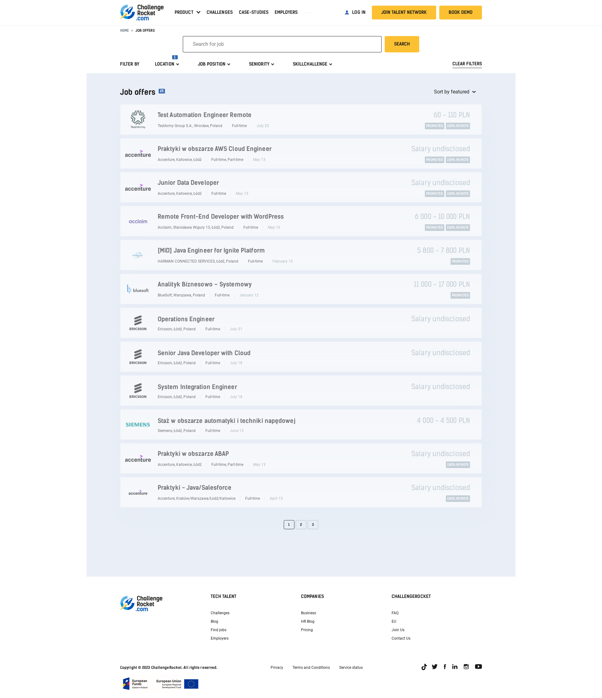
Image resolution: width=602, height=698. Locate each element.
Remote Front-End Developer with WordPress (221, 216)
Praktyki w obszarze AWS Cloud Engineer (215, 148)
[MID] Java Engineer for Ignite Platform (211, 250)
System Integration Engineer (197, 387)
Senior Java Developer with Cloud (204, 353)
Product (184, 12)
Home (124, 31)
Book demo (461, 12)
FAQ (395, 613)
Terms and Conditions (311, 667)
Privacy (277, 667)
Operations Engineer (186, 319)
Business (308, 613)
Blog (214, 621)
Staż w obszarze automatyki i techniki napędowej (226, 420)
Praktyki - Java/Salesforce (195, 487)
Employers (286, 12)
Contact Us (401, 638)
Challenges (220, 12)
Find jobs (218, 630)
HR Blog (307, 621)
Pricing (307, 630)
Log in (359, 12)
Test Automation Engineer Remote (204, 115)
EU (394, 621)
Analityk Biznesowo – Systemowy (205, 284)
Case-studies (253, 12)
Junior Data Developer (188, 182)
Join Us (398, 630)
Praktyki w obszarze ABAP (193, 453)
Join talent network (404, 12)
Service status (351, 667)
